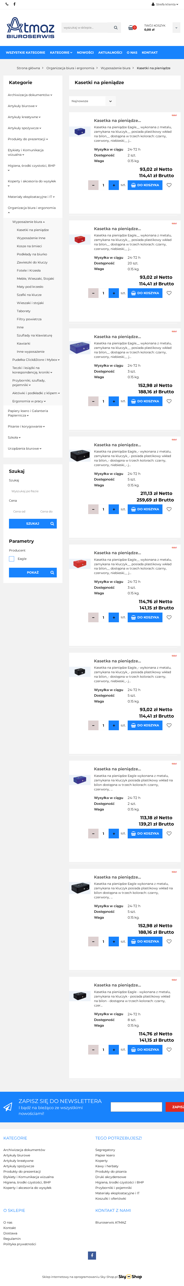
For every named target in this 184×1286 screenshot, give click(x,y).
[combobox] (92, 101)
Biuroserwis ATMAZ (110, 1222)
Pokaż (33, 572)
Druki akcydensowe (110, 1177)
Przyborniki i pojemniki (113, 1188)
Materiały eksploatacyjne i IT (30, 197)
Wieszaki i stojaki (30, 303)
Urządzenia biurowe (24, 448)
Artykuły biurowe (21, 106)
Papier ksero (105, 1155)
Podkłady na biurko (32, 254)
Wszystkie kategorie (25, 52)
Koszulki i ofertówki (110, 1199)
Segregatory (105, 1150)
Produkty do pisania (111, 1171)
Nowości (85, 52)
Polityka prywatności (19, 1244)
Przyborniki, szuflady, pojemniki (28, 382)
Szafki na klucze (29, 295)
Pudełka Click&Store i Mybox (35, 360)
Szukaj (32, 524)
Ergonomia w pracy (28, 401)
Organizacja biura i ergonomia (32, 208)
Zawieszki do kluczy (32, 262)
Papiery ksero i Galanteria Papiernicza (28, 413)
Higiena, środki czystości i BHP (119, 1182)
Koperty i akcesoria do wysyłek (32, 181)
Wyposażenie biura (27, 222)
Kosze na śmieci (29, 246)
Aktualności (110, 52)
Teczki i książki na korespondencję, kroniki (31, 370)
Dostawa (10, 1233)
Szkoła (13, 437)
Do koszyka (148, 185)
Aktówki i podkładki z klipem (35, 393)
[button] (15, 1138)
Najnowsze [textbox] (80, 101)
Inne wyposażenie (30, 352)
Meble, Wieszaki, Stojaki (35, 279)
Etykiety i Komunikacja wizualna (26, 152)
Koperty (101, 1161)
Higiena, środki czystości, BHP (31, 166)
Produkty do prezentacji (27, 139)
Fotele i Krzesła (29, 270)
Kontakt (150, 52)
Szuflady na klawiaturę (34, 335)
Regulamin (12, 1239)
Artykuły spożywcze (23, 128)
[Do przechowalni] (169, 185)
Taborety (24, 311)
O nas (132, 52)
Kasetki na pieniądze (33, 230)
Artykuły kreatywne (23, 117)
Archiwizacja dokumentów (29, 95)
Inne (20, 327)
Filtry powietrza (29, 319)
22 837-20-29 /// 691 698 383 (7, 4)
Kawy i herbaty (106, 1166)
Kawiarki (23, 343)
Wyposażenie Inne (31, 238)
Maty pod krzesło (30, 287)
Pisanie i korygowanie (25, 426)
